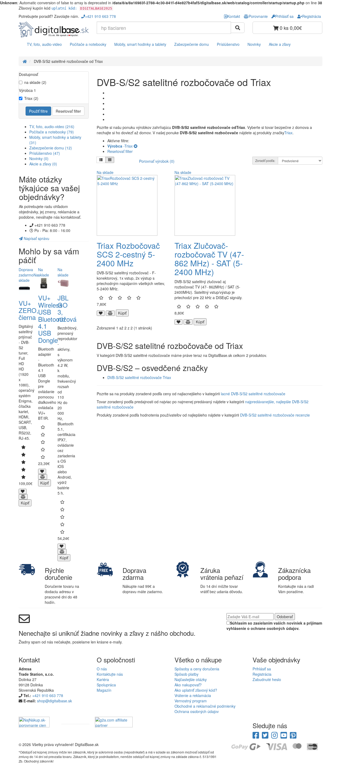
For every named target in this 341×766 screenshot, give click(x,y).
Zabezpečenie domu (191, 44)
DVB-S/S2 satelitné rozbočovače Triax (139, 377)
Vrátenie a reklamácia (192, 695)
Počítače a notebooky (88, 44)
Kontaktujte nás (110, 674)
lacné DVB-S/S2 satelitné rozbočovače (253, 393)
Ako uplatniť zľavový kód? (195, 690)
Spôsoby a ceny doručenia (196, 668)
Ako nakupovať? (188, 684)
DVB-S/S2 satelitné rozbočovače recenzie (275, 415)
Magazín (104, 690)
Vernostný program (190, 700)
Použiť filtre (38, 111)
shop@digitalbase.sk (54, 700)
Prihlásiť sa (262, 668)
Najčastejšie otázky (190, 679)
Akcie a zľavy (280, 44)
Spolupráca (106, 684)
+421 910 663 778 (47, 695)
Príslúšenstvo (228, 44)
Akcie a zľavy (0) (43, 163)
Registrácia (262, 674)
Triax (288, 132)
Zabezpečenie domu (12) (50, 147)
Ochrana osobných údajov (196, 711)
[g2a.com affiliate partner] (114, 721)
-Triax (120, 146)
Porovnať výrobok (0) (156, 161)
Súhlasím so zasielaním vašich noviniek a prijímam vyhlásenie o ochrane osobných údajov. (274, 625)
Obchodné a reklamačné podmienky (205, 706)
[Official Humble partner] (72, 721)
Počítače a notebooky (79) (51, 132)
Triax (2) (31, 98)
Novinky (254, 44)
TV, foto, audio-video (44, 44)
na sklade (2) (35, 82)
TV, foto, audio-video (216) (51, 126)
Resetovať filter (68, 111)
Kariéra (103, 679)
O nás (102, 668)
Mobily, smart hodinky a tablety (140, 44)
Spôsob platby (186, 674)
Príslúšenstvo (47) (44, 153)
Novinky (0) (38, 158)
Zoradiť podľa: (265, 160)
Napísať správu (36, 238)
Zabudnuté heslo (267, 679)
